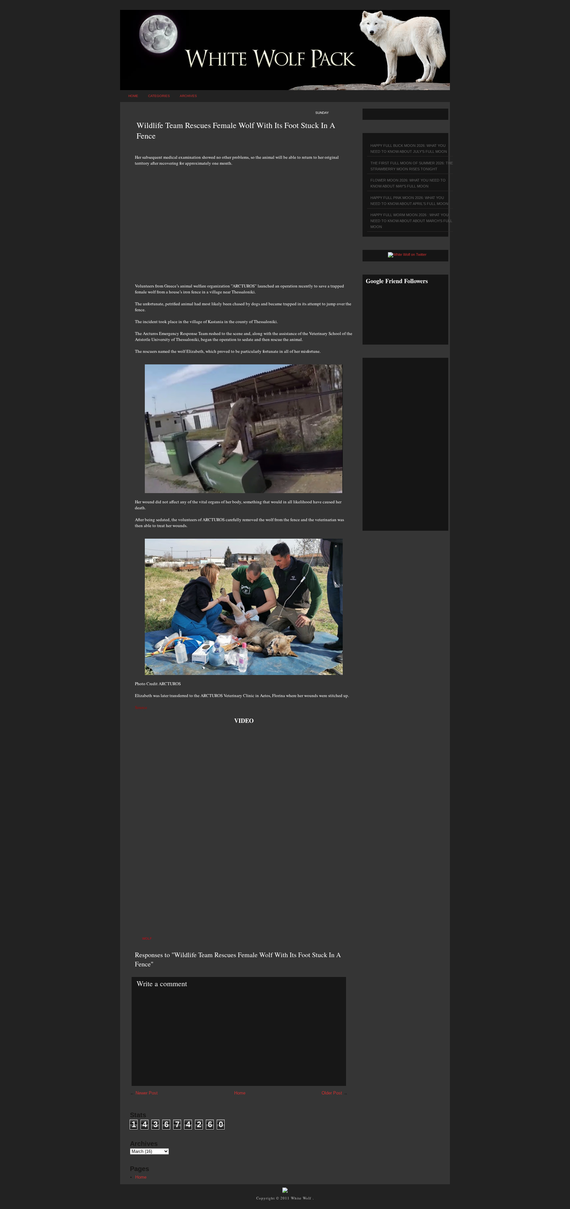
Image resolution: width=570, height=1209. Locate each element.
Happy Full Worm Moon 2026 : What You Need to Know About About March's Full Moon (411, 221)
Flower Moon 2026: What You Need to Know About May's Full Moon (408, 183)
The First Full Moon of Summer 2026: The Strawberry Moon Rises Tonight (411, 166)
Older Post (332, 1093)
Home (133, 96)
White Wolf (302, 1197)
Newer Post (147, 1093)
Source (141, 707)
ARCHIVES (188, 96)
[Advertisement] (243, 221)
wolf (147, 938)
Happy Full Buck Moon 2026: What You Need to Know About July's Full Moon (408, 148)
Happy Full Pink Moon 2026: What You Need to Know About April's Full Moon (409, 201)
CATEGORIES (159, 96)
